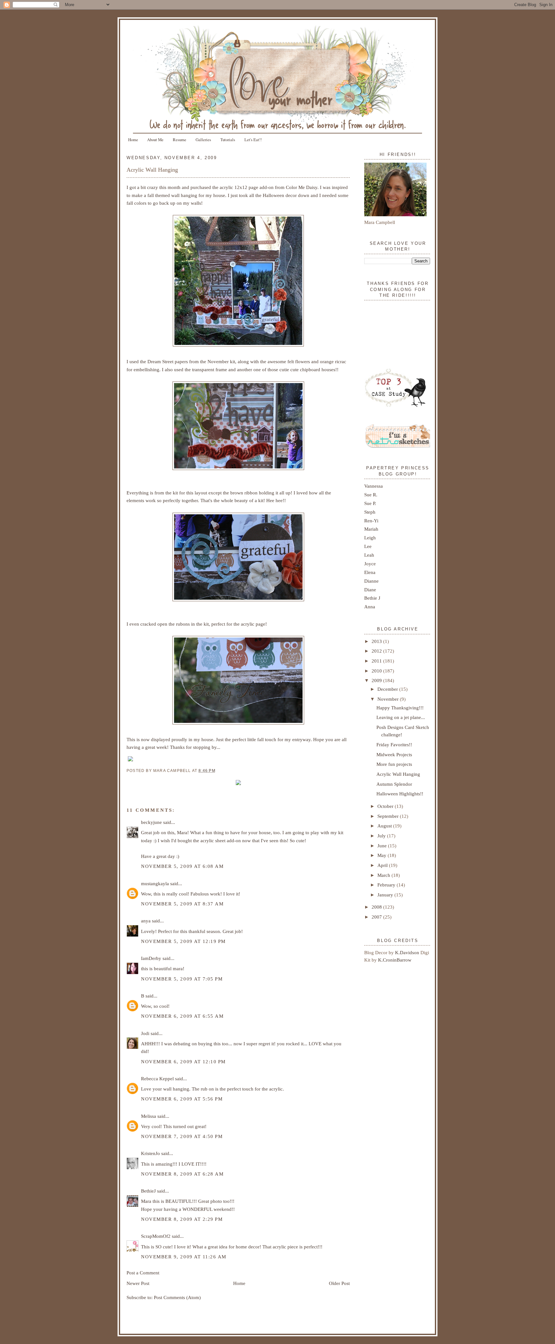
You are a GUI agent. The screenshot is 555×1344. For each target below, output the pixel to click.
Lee (368, 546)
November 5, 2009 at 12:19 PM (183, 941)
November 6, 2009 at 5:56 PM (182, 1098)
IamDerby (151, 958)
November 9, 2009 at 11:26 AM (183, 1256)
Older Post (339, 1283)
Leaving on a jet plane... (400, 717)
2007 (377, 917)
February (387, 884)
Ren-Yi (371, 520)
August (385, 825)
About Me (155, 139)
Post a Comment (143, 1272)
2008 (377, 907)
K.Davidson (407, 952)
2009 (377, 680)
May (382, 855)
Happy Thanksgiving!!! (400, 707)
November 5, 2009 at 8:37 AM (182, 903)
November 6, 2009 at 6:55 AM (182, 1016)
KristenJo (150, 1153)
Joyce (370, 563)
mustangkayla (155, 883)
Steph (369, 512)
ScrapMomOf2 (156, 1236)
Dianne (371, 581)
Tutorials (227, 139)
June (382, 845)
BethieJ (148, 1191)
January (385, 894)
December (388, 689)
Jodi (145, 1033)
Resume (179, 139)
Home (133, 139)
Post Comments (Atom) (177, 1297)
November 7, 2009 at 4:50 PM (182, 1136)
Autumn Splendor (394, 784)
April (383, 865)
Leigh (370, 537)
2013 (377, 641)
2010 (377, 670)
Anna (369, 606)
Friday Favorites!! (394, 744)
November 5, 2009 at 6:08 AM (182, 866)
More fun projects (394, 764)
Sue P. (370, 503)
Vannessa (373, 486)
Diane (370, 589)
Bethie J (372, 598)
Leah (369, 555)
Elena (369, 572)
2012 (377, 651)
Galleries (203, 139)
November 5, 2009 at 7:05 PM (182, 978)
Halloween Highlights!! (399, 793)
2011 (377, 660)
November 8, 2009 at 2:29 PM (182, 1219)
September (388, 816)
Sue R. (370, 494)
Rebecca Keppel (157, 1078)
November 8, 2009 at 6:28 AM (182, 1174)
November (388, 699)
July (382, 835)
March (384, 875)
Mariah (371, 529)
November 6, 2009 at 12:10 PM (183, 1061)
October (386, 806)
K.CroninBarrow (394, 960)
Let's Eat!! (253, 139)
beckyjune (151, 822)
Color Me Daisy (301, 187)
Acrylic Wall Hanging (152, 170)
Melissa (148, 1116)
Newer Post (138, 1283)
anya (146, 920)
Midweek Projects (394, 754)
